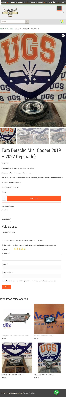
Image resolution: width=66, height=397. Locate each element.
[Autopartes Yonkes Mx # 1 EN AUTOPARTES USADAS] (10, 12)
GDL (6, 210)
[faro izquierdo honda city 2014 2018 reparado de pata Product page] (17, 319)
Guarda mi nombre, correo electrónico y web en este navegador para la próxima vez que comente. (30, 281)
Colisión (6, 28)
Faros (11, 28)
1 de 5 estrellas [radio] (15, 249)
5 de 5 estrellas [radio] (24, 249)
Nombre (4, 264)
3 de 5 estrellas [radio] (20, 249)
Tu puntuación (6, 249)
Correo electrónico (7, 272)
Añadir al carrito (34, 198)
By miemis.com (18, 393)
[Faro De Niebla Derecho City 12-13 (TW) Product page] (49, 319)
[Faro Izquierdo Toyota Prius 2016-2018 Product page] (49, 358)
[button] (63, 35)
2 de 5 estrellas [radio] (17, 249)
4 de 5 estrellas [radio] (22, 249)
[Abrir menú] (59, 8)
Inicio (1, 28)
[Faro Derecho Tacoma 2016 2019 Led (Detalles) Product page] (17, 358)
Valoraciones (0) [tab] (6, 219)
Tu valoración (6, 253)
